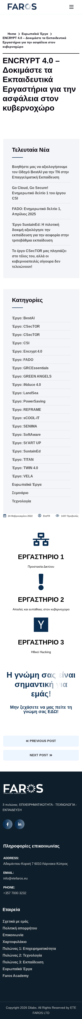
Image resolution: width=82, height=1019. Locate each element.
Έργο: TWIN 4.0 (25, 468)
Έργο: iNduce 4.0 (26, 385)
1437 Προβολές (69, 516)
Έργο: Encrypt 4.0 (27, 351)
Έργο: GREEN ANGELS (32, 376)
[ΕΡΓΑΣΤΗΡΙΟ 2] (41, 582)
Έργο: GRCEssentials (30, 368)
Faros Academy (16, 976)
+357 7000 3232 (14, 893)
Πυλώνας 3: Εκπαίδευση (23, 962)
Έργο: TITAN (23, 459)
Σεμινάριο (20, 493)
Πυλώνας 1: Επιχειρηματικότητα (29, 948)
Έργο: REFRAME (26, 409)
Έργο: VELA (22, 476)
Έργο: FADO (22, 360)
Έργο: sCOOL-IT (26, 418)
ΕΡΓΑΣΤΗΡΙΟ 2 (41, 599)
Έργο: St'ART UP (26, 443)
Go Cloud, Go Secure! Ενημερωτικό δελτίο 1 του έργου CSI (39, 193)
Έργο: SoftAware (26, 434)
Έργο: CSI (20, 343)
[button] (71, 7)
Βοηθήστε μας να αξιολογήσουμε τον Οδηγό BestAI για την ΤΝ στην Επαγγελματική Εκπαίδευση (40, 172)
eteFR (46, 516)
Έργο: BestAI (23, 318)
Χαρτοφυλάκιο (15, 942)
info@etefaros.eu (15, 878)
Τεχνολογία (21, 501)
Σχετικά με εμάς (15, 921)
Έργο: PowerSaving (28, 401)
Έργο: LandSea (25, 393)
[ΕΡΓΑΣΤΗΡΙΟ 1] (41, 539)
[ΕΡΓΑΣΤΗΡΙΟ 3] (41, 624)
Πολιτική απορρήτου (20, 928)
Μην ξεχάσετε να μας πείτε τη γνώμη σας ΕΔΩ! (41, 709)
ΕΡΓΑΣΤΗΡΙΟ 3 (41, 642)
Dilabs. (32, 1007)
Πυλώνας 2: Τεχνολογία (22, 955)
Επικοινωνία (13, 935)
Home (11, 33)
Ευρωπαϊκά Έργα (35, 33)
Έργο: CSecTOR (26, 326)
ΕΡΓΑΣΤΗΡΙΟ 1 (41, 556)
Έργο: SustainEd (26, 451)
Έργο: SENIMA (24, 426)
